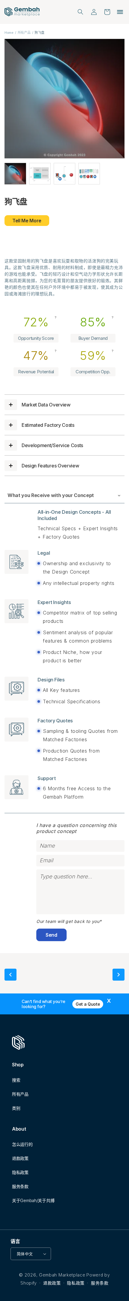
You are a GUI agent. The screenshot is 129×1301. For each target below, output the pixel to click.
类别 (16, 1108)
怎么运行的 (22, 1144)
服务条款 (20, 1186)
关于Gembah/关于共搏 (33, 1200)
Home (9, 32)
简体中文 (25, 1253)
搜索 (16, 1080)
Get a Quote (88, 1004)
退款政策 (20, 1158)
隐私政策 (20, 1172)
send (51, 935)
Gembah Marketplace (62, 1274)
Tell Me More (26, 221)
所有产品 (24, 32)
